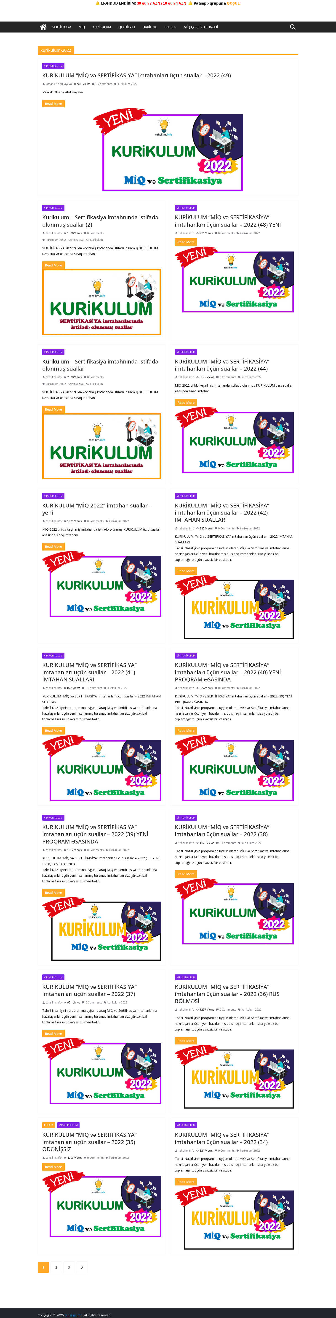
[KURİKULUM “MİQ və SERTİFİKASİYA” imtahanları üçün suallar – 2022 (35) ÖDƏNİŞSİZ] (101, 1204)
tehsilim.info (54, 233)
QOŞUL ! (234, 3)
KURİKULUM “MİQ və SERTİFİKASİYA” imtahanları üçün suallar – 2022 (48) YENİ (228, 220)
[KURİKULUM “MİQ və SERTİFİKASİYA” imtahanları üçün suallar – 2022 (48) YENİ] (234, 279)
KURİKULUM (101, 27)
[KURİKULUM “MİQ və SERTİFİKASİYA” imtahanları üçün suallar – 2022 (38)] (234, 911)
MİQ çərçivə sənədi (201, 27)
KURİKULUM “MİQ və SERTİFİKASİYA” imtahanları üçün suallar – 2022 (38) (222, 830)
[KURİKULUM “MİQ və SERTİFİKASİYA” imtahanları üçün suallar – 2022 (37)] (101, 1070)
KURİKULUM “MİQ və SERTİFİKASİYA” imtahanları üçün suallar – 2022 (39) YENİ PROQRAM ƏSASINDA (95, 834)
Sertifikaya (61, 27)
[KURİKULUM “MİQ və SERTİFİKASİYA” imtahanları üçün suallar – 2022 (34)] (234, 1217)
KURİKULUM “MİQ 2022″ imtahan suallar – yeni (97, 509)
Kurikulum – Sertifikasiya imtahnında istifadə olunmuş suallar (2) (100, 220)
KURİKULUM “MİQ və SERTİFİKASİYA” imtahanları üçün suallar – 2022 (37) (89, 990)
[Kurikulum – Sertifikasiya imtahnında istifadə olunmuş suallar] (101, 446)
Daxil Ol (150, 27)
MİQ (82, 27)
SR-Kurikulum (94, 240)
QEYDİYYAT (126, 27)
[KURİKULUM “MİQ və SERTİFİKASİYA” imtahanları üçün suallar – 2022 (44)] (234, 439)
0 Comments (104, 84)
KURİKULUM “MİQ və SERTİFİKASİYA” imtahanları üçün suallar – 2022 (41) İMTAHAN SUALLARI (89, 672)
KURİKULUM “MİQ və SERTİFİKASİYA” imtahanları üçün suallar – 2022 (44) (222, 365)
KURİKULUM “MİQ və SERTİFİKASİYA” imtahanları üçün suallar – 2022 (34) (222, 1138)
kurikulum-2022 (127, 84)
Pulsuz (170, 27)
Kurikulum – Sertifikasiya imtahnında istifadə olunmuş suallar (100, 365)
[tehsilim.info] (43, 27)
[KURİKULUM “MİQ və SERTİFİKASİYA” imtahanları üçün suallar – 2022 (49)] (168, 149)
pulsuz (48, 1125)
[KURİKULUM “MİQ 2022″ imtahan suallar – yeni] (101, 584)
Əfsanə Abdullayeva (59, 84)
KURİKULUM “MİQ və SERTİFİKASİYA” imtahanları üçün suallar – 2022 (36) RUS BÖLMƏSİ (227, 994)
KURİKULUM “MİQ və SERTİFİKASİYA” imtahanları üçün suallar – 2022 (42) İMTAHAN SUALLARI (222, 512)
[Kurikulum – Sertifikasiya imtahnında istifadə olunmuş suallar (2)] (101, 302)
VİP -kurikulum (53, 66)
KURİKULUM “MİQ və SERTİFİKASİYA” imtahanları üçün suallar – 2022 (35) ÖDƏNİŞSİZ (89, 1142)
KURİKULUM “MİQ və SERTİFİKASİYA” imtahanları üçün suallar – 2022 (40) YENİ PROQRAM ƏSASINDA (228, 672)
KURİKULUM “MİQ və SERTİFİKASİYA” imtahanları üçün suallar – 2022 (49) (136, 75)
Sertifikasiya (76, 240)
